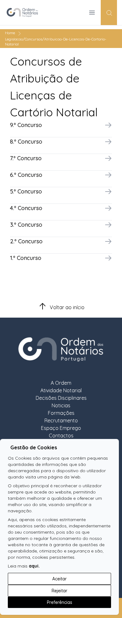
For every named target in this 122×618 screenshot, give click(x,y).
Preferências (59, 602)
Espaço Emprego (61, 428)
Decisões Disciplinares (61, 398)
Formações (61, 413)
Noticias (61, 405)
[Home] (25, 12)
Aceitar (59, 579)
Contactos (61, 435)
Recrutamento (61, 420)
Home (10, 32)
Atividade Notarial (61, 390)
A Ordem (61, 383)
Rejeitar (59, 591)
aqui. (34, 566)
